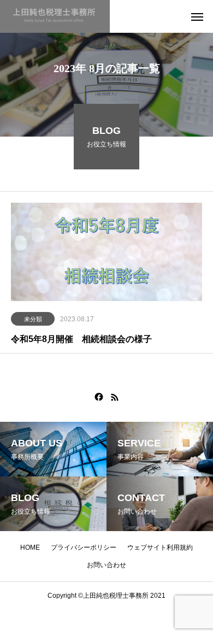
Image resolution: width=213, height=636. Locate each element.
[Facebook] (98, 397)
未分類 (33, 319)
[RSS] (115, 397)
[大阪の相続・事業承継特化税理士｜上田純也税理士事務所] (55, 16)
